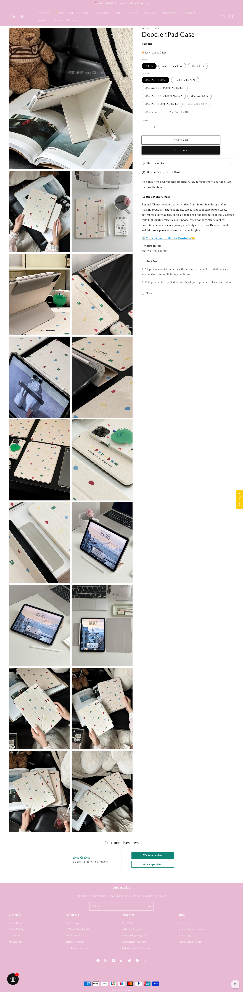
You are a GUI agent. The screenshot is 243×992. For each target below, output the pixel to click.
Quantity (146, 120)
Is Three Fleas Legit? (77, 929)
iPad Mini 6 (154, 113)
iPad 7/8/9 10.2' (199, 105)
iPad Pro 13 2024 (185, 80)
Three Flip (198, 66)
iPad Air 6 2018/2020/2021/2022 (164, 88)
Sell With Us (129, 923)
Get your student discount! (137, 948)
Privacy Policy (74, 935)
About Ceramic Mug (190, 941)
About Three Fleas (76, 923)
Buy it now (181, 150)
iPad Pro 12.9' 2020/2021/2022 (163, 96)
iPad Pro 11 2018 (180, 113)
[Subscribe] (149, 906)
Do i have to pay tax (77, 948)
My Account (15, 941)
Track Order (16, 923)
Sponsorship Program (134, 941)
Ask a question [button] (152, 864)
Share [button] (149, 293)
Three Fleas (125, 990)
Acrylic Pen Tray (172, 66)
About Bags (185, 935)
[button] (85, 13)
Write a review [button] (152, 855)
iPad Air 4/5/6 (199, 96)
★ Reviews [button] (239, 499)
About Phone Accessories (193, 929)
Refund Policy (17, 929)
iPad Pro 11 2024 (155, 80)
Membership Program (134, 935)
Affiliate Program (132, 929)
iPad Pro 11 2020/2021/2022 (162, 104)
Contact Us (15, 935)
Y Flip (149, 66)
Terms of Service (75, 941)
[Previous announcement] (10, 3)
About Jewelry (187, 923)
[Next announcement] (233, 3)
